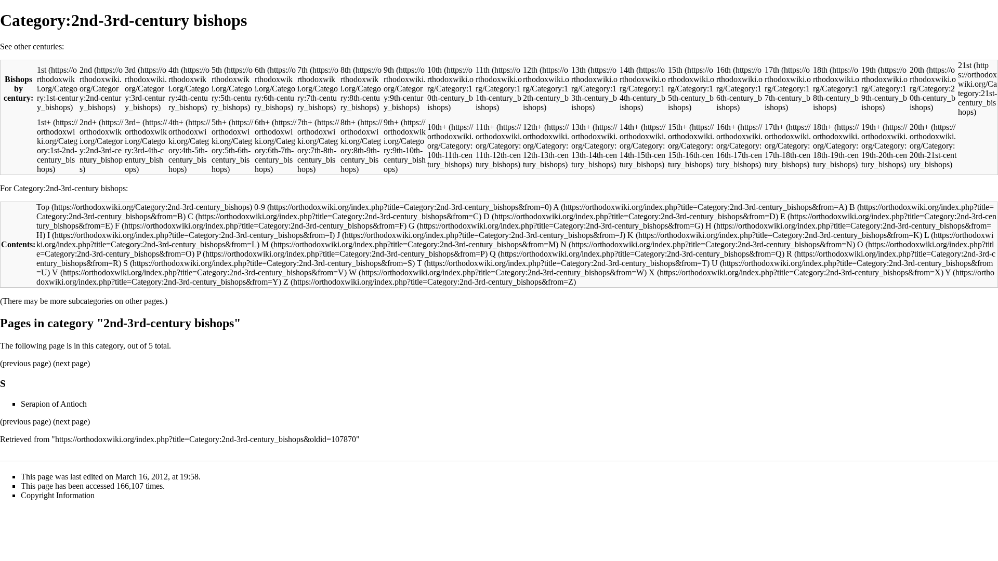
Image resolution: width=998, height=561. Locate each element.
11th (483, 69)
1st (41, 69)
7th (302, 69)
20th (917, 69)
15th (675, 69)
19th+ (871, 127)
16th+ (726, 127)
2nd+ (88, 122)
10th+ (437, 127)
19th (868, 69)
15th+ (677, 127)
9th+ (391, 122)
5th (217, 69)
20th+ (919, 127)
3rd (130, 69)
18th (820, 69)
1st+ (44, 122)
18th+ (822, 127)
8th (345, 69)
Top (42, 207)
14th (627, 69)
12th (530, 69)
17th (772, 69)
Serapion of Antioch (54, 403)
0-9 (259, 207)
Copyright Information (58, 495)
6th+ (262, 122)
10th (434, 69)
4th (173, 69)
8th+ (348, 122)
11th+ (485, 127)
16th (723, 69)
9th (389, 69)
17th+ (774, 127)
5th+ (219, 122)
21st (964, 65)
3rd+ (132, 122)
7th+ (304, 122)
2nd (86, 69)
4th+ (175, 122)
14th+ (629, 127)
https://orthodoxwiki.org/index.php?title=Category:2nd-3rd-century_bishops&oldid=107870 (205, 439)
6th (260, 69)
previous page (25, 363)
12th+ (532, 127)
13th (578, 69)
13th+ (580, 127)
